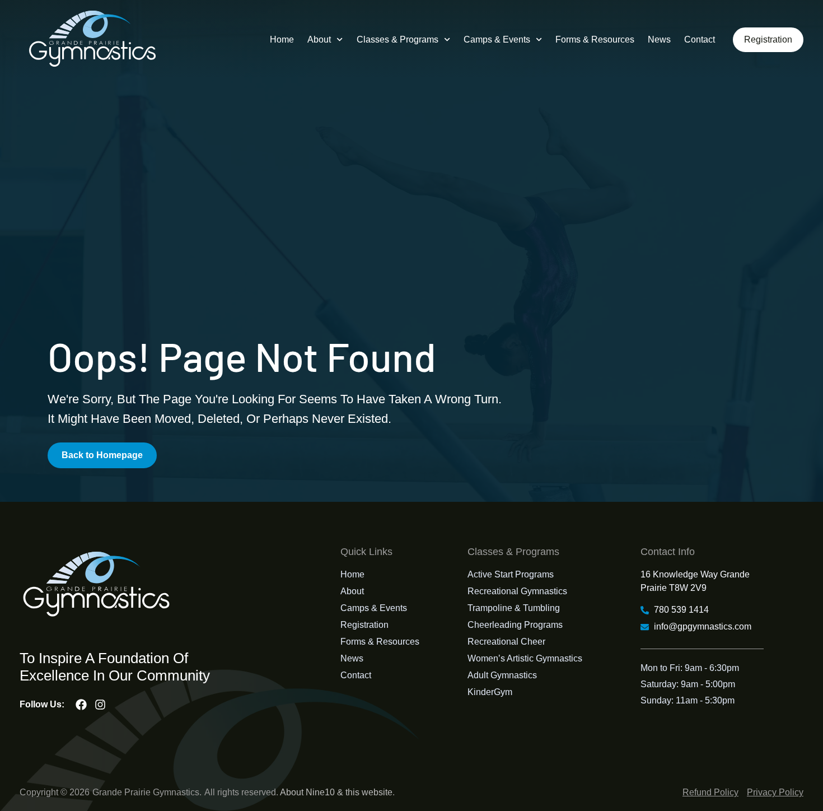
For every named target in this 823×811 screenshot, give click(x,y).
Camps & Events (497, 39)
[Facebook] (81, 704)
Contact (699, 39)
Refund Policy (710, 792)
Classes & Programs (397, 39)
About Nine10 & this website (336, 792)
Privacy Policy (775, 792)
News (659, 39)
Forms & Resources (594, 39)
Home (282, 39)
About (319, 39)
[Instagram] (100, 704)
